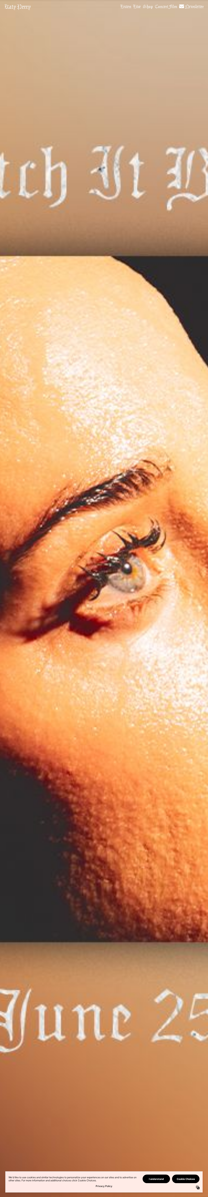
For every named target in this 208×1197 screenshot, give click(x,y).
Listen (125, 6)
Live (137, 6)
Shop (148, 6)
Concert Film (166, 6)
